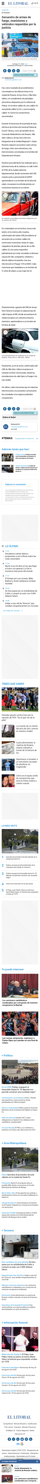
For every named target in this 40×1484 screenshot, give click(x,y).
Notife (32, 1431)
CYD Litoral (8, 1427)
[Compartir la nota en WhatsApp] (13, 71)
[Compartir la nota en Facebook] (5, 71)
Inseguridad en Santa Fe (24, 438)
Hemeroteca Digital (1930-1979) (14, 1450)
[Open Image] (5, 37)
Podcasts (17, 1427)
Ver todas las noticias (11, 611)
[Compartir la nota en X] (9, 71)
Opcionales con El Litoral (25, 1456)
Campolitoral (8, 1424)
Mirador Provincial (29, 1427)
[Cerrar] (35, 75)
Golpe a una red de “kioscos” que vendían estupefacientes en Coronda (21, 603)
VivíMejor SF (10, 1431)
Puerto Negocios (22, 1431)
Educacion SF (20, 1434)
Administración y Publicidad (18, 1453)
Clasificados (32, 1424)
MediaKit (20, 1459)
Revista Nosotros (20, 1424)
